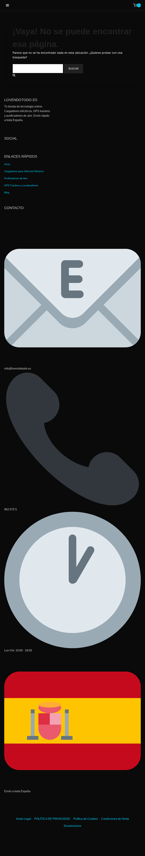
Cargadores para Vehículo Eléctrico (24, 171)
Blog (6, 192)
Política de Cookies (85, 818)
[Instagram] (20, 145)
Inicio (7, 164)
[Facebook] (7, 145)
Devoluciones (72, 825)
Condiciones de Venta (115, 818)
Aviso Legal (23, 818)
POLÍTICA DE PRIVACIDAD (52, 818)
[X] (13, 145)
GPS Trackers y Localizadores (21, 185)
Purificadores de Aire (15, 178)
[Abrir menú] (7, 5)
